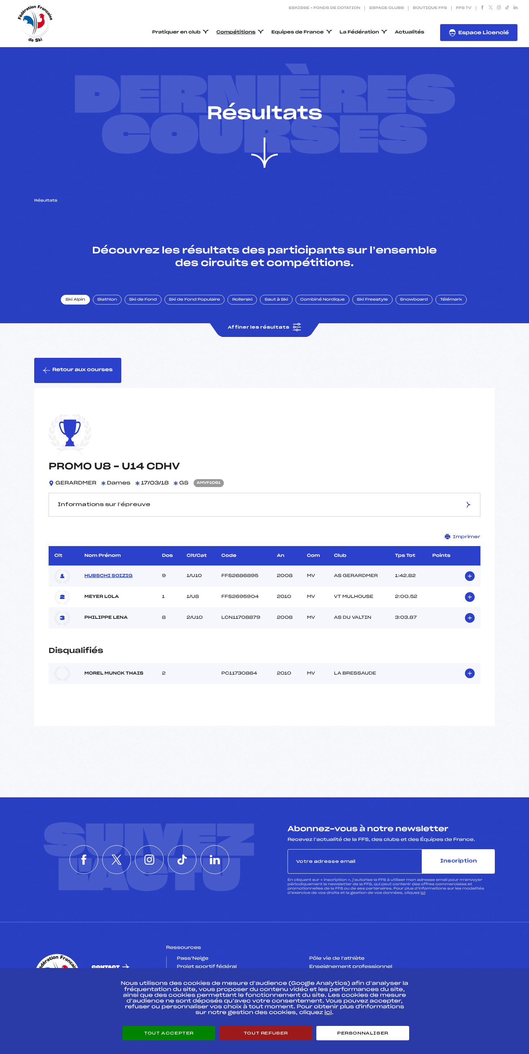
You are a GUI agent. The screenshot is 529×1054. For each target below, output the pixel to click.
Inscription (458, 861)
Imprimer (466, 537)
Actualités (409, 32)
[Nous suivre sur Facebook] (482, 8)
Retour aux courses (82, 370)
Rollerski (242, 300)
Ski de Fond (143, 300)
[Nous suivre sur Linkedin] (515, 8)
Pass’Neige (193, 958)
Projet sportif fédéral (207, 967)
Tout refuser (266, 1033)
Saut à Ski (276, 300)
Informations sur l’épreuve (104, 504)
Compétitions (236, 32)
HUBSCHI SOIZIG (109, 576)
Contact (106, 967)
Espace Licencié (483, 33)
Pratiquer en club (176, 32)
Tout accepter (169, 1033)
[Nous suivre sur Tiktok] (507, 8)
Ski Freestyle (372, 300)
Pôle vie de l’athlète (337, 958)
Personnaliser (362, 1033)
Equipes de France (297, 32)
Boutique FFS (430, 8)
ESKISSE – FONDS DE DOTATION (324, 8)
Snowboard (414, 300)
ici (423, 893)
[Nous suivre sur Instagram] (499, 8)
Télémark (451, 300)
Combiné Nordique (322, 300)
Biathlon (107, 300)
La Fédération (359, 32)
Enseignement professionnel (350, 967)
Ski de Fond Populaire (194, 300)
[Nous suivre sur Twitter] (491, 8)
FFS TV (463, 8)
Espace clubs (386, 8)
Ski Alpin (75, 300)
